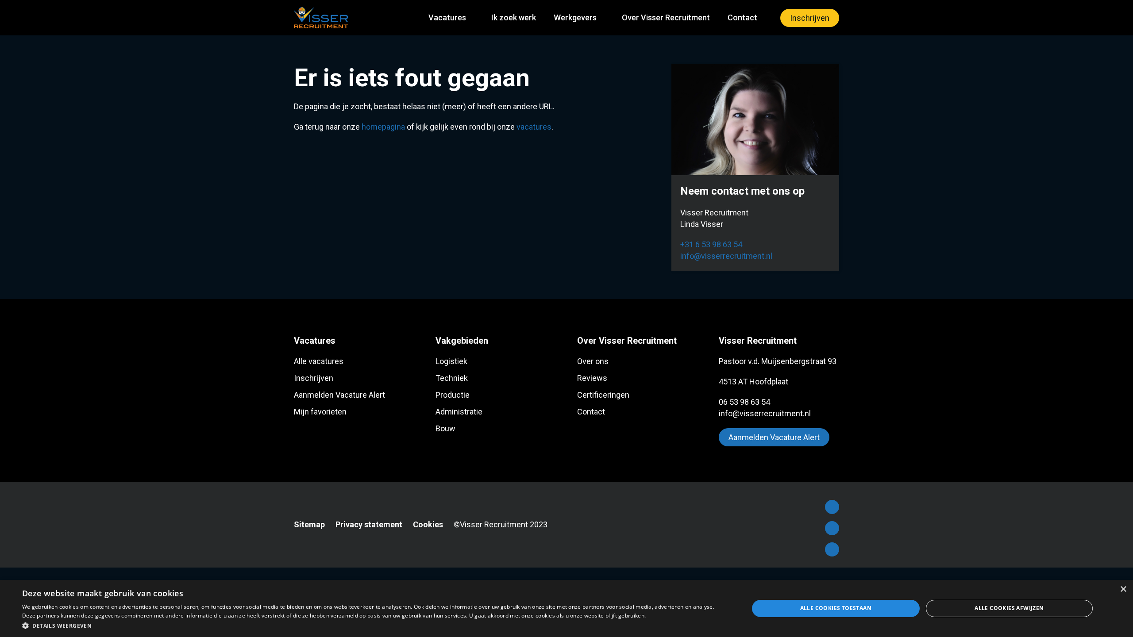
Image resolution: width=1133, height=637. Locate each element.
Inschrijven (809, 18)
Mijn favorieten (320, 411)
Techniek (451, 378)
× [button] (1123, 589)
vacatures (533, 126)
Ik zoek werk (513, 17)
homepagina (383, 126)
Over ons (593, 361)
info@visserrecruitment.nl (726, 256)
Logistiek (451, 361)
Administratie (458, 411)
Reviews (592, 378)
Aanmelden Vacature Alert (339, 394)
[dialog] (566, 608)
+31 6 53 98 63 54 (711, 244)
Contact (742, 17)
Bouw (445, 428)
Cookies (428, 524)
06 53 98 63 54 (744, 402)
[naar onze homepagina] (321, 17)
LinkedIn (832, 528)
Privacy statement (368, 524)
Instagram (832, 549)
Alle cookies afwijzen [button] (1009, 608)
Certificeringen (603, 394)
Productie (452, 394)
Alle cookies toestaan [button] (835, 608)
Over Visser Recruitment (666, 17)
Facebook (832, 507)
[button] (374, 625)
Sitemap (309, 524)
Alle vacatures (318, 361)
